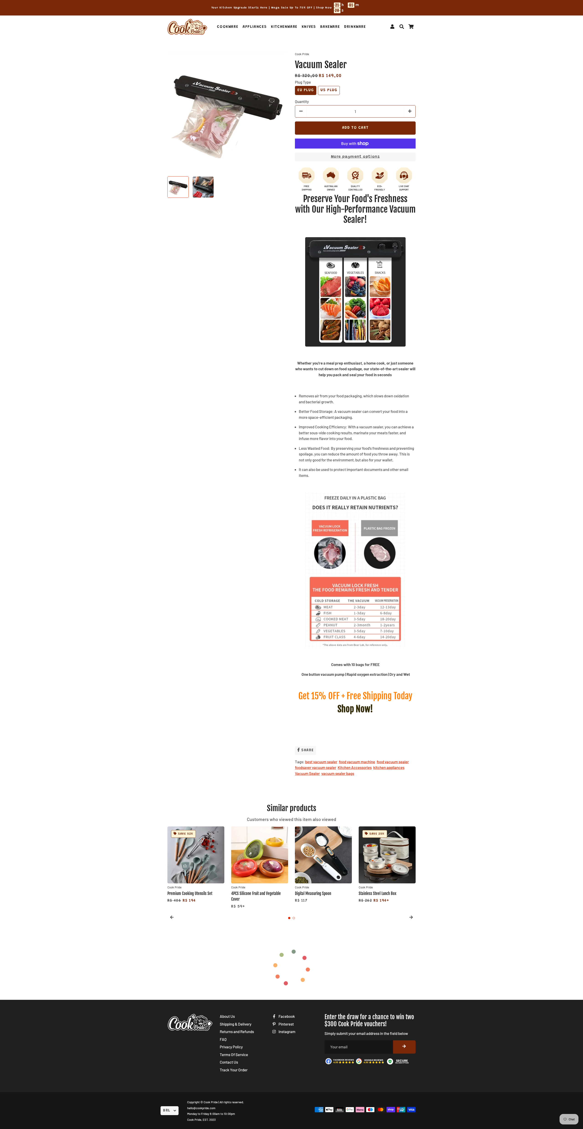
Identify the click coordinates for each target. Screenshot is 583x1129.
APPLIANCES (255, 27)
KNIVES (309, 27)
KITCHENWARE (284, 27)
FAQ (223, 1039)
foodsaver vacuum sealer (315, 767)
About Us (227, 1016)
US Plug (328, 90)
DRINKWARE (355, 27)
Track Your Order (234, 1069)
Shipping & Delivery (235, 1024)
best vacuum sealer (321, 761)
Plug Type (303, 82)
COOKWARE (227, 27)
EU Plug (305, 90)
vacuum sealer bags (337, 773)
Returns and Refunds (237, 1031)
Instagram (286, 1031)
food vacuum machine (357, 761)
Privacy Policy (231, 1046)
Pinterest (286, 1024)
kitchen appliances (388, 767)
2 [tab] (294, 918)
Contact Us (229, 1062)
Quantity (302, 101)
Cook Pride (211, 1102)
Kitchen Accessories (355, 767)
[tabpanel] (195, 865)
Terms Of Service (234, 1054)
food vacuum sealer (393, 761)
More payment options (355, 157)
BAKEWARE (330, 27)
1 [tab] (289, 918)
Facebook (286, 1016)
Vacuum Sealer (307, 773)
